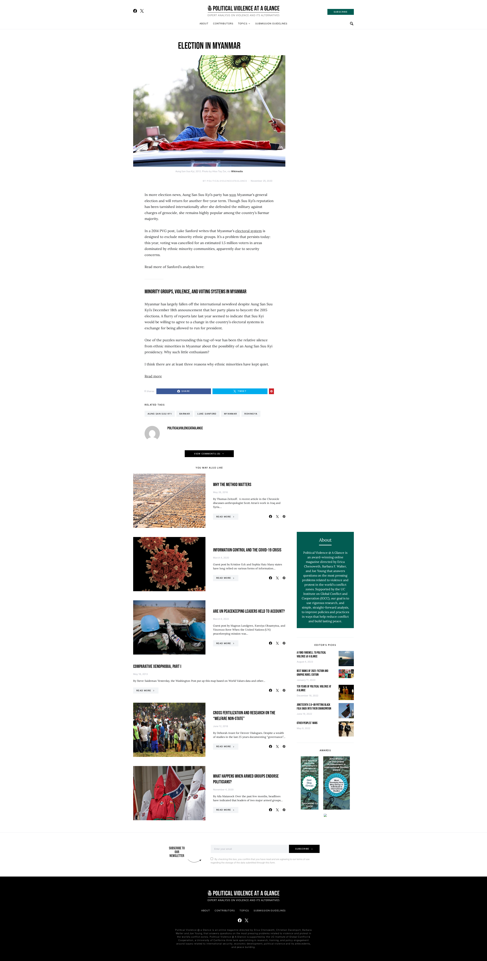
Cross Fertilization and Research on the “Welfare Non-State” (244, 715)
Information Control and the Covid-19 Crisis (247, 550)
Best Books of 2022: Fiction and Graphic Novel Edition (312, 673)
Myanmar (230, 413)
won (232, 195)
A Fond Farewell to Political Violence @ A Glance (311, 654)
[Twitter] (142, 11)
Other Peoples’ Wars (307, 723)
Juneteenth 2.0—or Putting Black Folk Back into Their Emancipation (314, 706)
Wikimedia (237, 171)
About (204, 23)
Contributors (223, 23)
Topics (242, 23)
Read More (223, 516)
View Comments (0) (207, 453)
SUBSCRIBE (341, 11)
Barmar (184, 413)
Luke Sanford (206, 413)
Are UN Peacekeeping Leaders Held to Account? (249, 611)
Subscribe (302, 848)
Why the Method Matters (232, 484)
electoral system (248, 231)
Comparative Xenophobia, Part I (157, 666)
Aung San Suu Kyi (160, 413)
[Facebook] (135, 11)
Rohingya (250, 413)
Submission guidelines (271, 23)
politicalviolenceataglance (227, 181)
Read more (153, 376)
